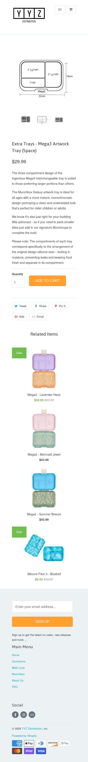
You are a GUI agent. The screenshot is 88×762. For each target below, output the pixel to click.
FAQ (15, 687)
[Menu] (60, 9)
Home (15, 655)
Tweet (22, 306)
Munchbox (18, 674)
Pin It (62, 306)
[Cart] (71, 9)
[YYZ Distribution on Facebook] (15, 714)
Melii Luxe (18, 668)
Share (42, 306)
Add (21, 316)
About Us (17, 680)
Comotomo (18, 661)
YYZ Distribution (32, 728)
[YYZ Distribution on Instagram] (23, 714)
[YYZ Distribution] (29, 18)
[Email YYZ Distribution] (32, 714)
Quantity (17, 274)
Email (40, 316)
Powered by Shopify (24, 736)
